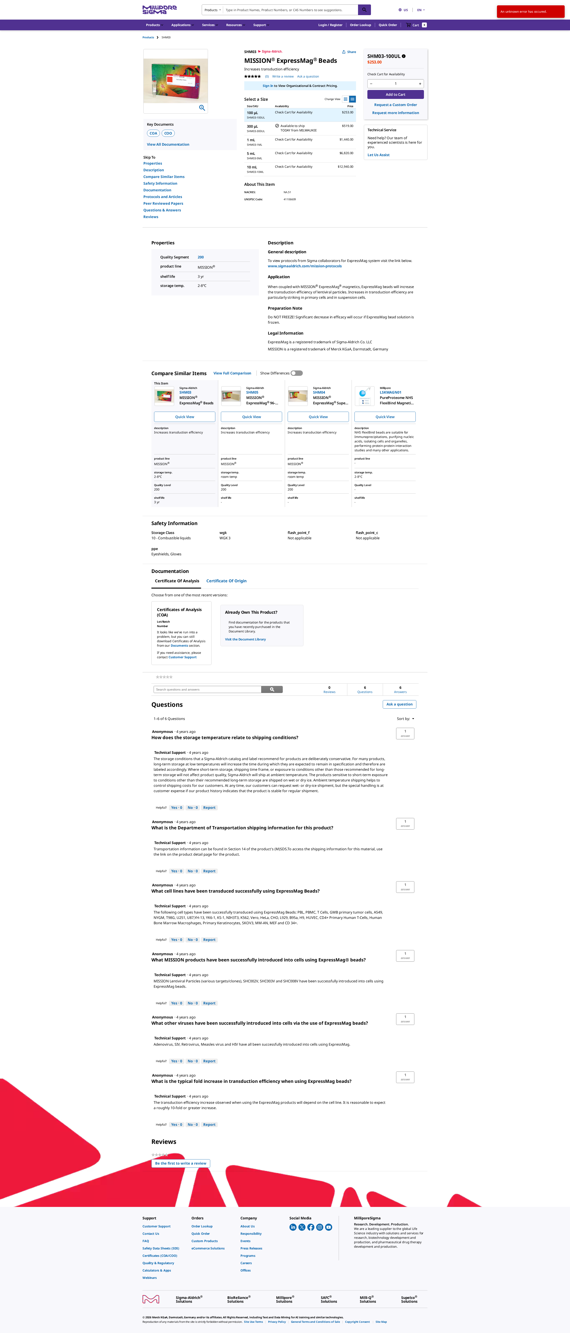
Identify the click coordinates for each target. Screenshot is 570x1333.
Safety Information (160, 183)
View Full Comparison (232, 373)
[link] (164, 677)
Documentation (157, 190)
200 (201, 257)
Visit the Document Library (245, 639)
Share (351, 52)
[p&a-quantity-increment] (420, 83)
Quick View (184, 416)
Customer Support (183, 657)
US (406, 10)
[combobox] (286, 9)
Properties (152, 163)
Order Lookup (360, 25)
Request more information (395, 112)
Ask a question (308, 76)
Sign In (268, 86)
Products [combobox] (211, 10)
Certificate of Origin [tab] (226, 580)
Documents (179, 645)
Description (153, 170)
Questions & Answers (162, 210)
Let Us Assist (379, 155)
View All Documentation (168, 144)
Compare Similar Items (164, 176)
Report (209, 807)
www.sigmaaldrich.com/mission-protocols (305, 266)
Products (148, 37)
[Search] (364, 9)
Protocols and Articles (162, 196)
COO (168, 133)
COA (153, 133)
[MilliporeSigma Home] (159, 10)
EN (419, 10)
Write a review (283, 76)
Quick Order (388, 25)
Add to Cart (395, 94)
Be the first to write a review (182, 1164)
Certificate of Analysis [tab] (177, 580)
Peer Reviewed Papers (163, 203)
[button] (330, 25)
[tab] (152, 37)
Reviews (150, 216)
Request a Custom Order (395, 104)
